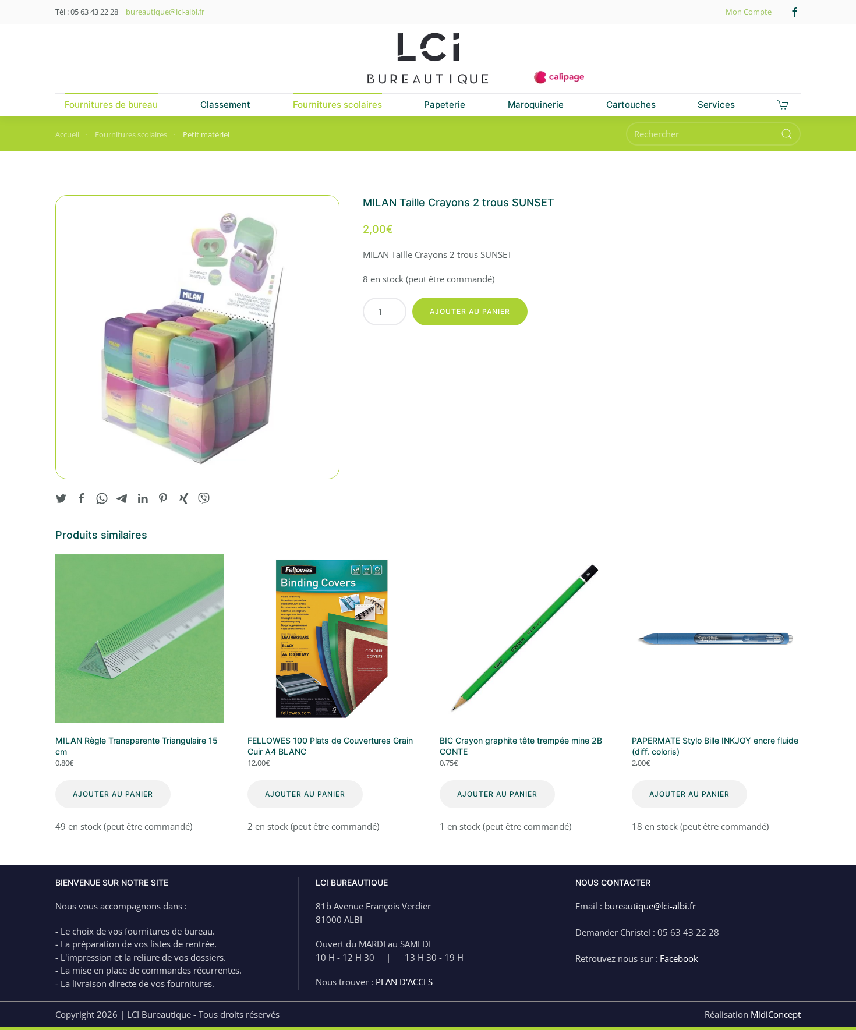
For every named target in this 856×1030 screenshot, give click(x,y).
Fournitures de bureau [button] (111, 104)
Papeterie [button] (444, 104)
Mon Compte (749, 11)
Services (716, 104)
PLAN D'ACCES (404, 981)
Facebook (679, 958)
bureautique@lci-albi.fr (165, 11)
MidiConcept (776, 1014)
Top (828, 1002)
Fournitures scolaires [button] (337, 104)
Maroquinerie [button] (536, 104)
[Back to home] (428, 59)
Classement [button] (225, 104)
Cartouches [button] (631, 104)
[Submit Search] (787, 134)
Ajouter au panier (470, 311)
